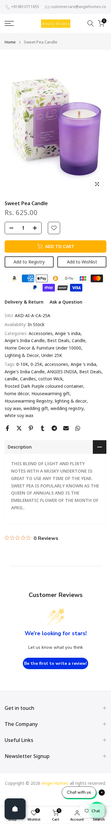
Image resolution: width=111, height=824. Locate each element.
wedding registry (67, 408)
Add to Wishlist (82, 262)
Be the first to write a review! (55, 663)
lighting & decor (71, 401)
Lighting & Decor (22, 355)
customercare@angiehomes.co (78, 6)
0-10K (22, 364)
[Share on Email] (66, 428)
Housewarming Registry (28, 401)
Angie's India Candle (25, 340)
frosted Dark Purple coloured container (44, 386)
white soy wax (19, 415)
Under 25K (51, 355)
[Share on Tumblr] (42, 428)
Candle (78, 340)
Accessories (40, 333)
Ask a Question (66, 302)
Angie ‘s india (67, 333)
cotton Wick (50, 379)
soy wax (13, 408)
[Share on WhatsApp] (77, 428)
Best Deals (58, 340)
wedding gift (35, 408)
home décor (17, 393)
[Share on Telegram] (54, 428)
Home (10, 42)
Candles (28, 379)
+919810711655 (25, 6)
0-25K (36, 364)
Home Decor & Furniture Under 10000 (43, 348)
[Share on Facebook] (7, 428)
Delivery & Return (24, 302)
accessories (56, 364)
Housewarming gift (50, 393)
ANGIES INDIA (62, 372)
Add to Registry (29, 262)
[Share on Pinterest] (31, 428)
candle (11, 379)
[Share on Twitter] (19, 428)
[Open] (15, 808)
